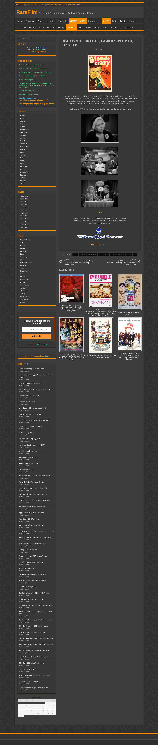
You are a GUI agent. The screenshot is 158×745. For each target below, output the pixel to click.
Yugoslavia (24, 299)
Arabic (22, 152)
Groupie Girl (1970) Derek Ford (30, 681)
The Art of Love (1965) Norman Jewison (129, 313)
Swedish (23, 135)
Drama (106, 21)
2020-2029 (24, 227)
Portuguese (24, 129)
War (120, 27)
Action (20, 21)
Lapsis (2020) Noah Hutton (28, 669)
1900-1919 (24, 196)
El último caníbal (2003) (27, 470)
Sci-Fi (80, 27)
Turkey (22, 294)
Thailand (23, 291)
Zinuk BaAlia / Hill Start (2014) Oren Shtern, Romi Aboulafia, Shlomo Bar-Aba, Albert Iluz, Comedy (129, 356)
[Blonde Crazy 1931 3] (100, 128)
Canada (23, 265)
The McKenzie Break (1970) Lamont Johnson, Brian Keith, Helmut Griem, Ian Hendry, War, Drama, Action (71, 308)
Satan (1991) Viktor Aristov (28, 451)
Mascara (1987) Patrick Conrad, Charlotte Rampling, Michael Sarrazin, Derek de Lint (121, 262)
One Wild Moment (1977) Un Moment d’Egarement (36, 531)
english (82, 254)
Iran (21, 274)
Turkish (22, 178)
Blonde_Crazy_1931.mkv (99, 244)
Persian (23, 181)
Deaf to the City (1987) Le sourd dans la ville (34, 500)
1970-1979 (24, 213)
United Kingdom (26, 262)
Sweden (23, 288)
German (23, 124)
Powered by (31, 344)
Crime (82, 21)
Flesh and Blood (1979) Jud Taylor (31, 383)
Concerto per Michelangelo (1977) (31, 414)
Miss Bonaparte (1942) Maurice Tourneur (33, 688)
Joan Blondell (103, 254)
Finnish (22, 149)
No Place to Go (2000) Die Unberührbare (33, 544)
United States (25, 240)
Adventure (30, 21)
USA (135, 254)
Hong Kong (24, 271)
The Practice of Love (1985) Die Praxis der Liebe (35, 476)
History (32, 27)
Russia (22, 302)
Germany (23, 257)
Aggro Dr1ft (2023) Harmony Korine (31, 513)
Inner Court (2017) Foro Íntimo (30, 519)
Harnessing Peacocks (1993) (29, 463)
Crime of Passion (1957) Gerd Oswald (32, 369)
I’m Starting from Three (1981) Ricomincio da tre (36, 605)
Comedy (73, 21)
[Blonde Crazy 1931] (100, 73)
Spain (22, 268)
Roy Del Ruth (127, 254)
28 (43, 713)
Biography (62, 21)
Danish (22, 141)
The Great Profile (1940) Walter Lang (32, 525)
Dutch (22, 158)
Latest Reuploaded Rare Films (50, 5)
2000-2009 (24, 222)
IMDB (100, 213)
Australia (23, 251)
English (22, 115)
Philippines (24, 279)
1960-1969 (24, 210)
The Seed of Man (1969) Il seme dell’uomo (34, 593)
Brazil (22, 254)
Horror (41, 27)
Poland (22, 282)
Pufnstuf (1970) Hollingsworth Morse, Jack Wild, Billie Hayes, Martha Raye (100, 356)
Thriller (112, 27)
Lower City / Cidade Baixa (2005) (30, 426)
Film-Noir (21, 27)
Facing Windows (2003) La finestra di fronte (34, 420)
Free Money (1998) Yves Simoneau (31, 587)
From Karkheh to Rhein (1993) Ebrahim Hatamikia (36, 657)
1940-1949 (24, 204)
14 (43, 708)
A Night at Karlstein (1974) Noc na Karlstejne (34, 675)
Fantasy (132, 21)
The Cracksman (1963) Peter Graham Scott (34, 651)
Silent (96, 27)
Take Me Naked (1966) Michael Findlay (32, 581)
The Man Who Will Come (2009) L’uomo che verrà (36, 537)
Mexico (23, 277)
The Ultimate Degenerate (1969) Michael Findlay (36, 644)
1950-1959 (24, 207)
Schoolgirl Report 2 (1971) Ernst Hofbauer (33, 626)
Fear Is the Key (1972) (26, 433)
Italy (21, 243)
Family (123, 21)
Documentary (94, 21)
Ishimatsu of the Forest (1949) (29, 396)
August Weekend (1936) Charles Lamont (33, 494)
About (18, 5)
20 (38, 711)
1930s (75, 254)
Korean (22, 169)
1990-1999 (24, 219)
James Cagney (92, 254)
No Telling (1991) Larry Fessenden (31, 562)
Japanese (23, 132)
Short (88, 27)
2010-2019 (24, 224)
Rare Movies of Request (72, 5)
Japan (22, 260)
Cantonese (24, 147)
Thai (21, 183)
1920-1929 (24, 199)
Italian (22, 127)
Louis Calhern (115, 254)
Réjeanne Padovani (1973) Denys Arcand (33, 556)
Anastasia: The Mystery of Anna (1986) (32, 574)
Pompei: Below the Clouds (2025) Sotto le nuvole (36, 638)
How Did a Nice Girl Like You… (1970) (32, 445)
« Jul (35, 718)
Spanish (23, 121)
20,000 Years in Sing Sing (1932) (30, 439)
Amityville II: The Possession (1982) (31, 482)
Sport (104, 27)
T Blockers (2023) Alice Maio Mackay (31, 663)
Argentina (23, 248)
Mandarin (23, 166)
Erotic (115, 21)
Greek (22, 138)
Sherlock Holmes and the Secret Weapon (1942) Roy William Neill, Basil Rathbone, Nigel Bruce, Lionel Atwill (71, 357)
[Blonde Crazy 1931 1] (100, 193)
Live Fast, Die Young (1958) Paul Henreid (33, 488)
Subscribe (36, 336)
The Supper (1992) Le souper (29, 457)
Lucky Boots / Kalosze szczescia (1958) (32, 408)
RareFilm (27, 12)
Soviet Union (24, 297)
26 (32, 713)
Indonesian (24, 144)
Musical (50, 27)
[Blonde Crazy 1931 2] (100, 160)
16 (53, 708)
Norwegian (24, 172)
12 (32, 708)
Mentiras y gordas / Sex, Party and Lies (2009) (35, 389)
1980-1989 (24, 216)
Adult (40, 21)
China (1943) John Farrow (28, 550)
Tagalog (23, 155)
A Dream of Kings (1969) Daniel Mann (32, 632)
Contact (26, 5)
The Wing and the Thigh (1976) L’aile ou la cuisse (36, 620)
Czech (22, 161)
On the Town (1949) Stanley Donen (31, 599)
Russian (23, 175)
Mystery (60, 27)
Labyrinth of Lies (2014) (27, 402)
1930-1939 (24, 202)
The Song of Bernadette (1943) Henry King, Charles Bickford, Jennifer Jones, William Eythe (78, 262)
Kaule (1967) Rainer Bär (27, 568)
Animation (50, 21)
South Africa (24, 285)
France (22, 245)
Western (129, 27)
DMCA (33, 5)
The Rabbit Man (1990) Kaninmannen (32, 507)
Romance (71, 27)
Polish (22, 164)
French (22, 118)
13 (38, 708)
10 (20, 708)
